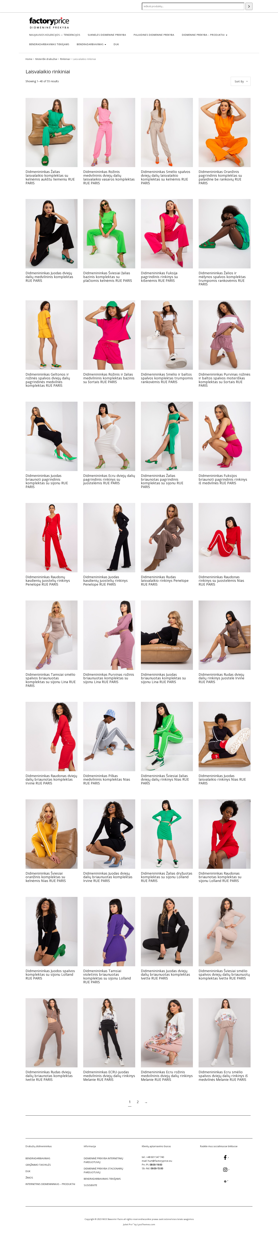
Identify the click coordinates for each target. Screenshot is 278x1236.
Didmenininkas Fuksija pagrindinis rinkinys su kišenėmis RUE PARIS (159, 277)
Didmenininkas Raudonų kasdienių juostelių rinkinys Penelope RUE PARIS (48, 581)
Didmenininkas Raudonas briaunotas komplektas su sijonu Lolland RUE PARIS (220, 877)
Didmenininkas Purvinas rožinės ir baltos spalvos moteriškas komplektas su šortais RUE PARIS (224, 380)
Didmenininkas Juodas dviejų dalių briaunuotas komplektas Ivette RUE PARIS (165, 975)
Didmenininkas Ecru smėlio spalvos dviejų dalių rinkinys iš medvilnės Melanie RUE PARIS (223, 1076)
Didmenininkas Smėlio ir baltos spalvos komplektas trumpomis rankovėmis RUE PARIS (167, 378)
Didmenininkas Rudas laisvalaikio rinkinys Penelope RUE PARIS (165, 581)
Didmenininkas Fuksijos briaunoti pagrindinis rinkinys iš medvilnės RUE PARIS (223, 479)
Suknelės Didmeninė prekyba (107, 34)
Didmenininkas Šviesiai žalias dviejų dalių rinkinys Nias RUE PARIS (165, 779)
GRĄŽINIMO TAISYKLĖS (38, 1164)
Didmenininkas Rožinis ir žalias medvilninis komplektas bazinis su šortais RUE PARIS (108, 378)
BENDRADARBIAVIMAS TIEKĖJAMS (49, 44)
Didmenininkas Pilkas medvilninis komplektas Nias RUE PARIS (106, 779)
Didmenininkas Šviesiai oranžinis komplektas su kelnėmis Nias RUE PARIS (46, 877)
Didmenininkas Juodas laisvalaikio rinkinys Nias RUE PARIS (222, 779)
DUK (116, 44)
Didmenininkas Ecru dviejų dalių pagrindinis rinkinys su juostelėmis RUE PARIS (109, 479)
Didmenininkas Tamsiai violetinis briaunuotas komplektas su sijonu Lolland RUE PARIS (107, 976)
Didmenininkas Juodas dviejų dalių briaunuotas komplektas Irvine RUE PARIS (107, 877)
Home (29, 59)
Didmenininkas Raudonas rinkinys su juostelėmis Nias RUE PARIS (221, 581)
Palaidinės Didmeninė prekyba (154, 34)
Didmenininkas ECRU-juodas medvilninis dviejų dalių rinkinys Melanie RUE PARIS (109, 1076)
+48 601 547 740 (155, 1157)
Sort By (239, 81)
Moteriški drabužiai (46, 59)
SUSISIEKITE (90, 1185)
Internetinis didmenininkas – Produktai (50, 1184)
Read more (51, 132)
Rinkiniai (65, 59)
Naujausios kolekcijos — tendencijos (54, 34)
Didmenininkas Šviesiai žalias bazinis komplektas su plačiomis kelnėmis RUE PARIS (107, 277)
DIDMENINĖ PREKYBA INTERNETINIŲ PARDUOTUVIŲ (103, 1160)
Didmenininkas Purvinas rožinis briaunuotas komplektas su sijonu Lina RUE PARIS (108, 678)
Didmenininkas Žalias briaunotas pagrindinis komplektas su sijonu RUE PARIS (162, 481)
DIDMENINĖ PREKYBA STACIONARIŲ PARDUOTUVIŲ (103, 1170)
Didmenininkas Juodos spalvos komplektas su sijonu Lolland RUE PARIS (50, 975)
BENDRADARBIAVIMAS (90, 44)
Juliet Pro (127, 1224)
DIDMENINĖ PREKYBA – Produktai (203, 34)
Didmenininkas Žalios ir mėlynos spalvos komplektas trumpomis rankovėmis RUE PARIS (222, 278)
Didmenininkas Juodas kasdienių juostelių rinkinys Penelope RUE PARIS (105, 581)
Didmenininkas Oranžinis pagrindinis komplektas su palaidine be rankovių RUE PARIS (220, 177)
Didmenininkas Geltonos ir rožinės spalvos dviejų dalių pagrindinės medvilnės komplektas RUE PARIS (48, 380)
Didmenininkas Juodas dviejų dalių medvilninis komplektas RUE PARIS (49, 277)
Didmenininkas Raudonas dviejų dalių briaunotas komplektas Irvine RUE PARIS (51, 779)
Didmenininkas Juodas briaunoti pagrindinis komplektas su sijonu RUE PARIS (47, 481)
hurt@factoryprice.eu (160, 1160)
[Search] (248, 6)
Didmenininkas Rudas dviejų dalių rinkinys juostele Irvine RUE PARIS (221, 678)
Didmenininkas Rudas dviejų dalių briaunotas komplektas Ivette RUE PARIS (49, 1076)
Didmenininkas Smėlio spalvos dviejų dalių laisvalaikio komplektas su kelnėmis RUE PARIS (165, 177)
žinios (29, 1177)
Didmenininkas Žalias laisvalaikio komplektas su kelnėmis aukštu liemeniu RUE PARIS (50, 177)
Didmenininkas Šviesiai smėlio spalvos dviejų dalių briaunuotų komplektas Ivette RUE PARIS (224, 975)
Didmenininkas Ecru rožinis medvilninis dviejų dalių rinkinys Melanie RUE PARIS (167, 1076)
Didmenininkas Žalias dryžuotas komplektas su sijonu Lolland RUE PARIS (166, 877)
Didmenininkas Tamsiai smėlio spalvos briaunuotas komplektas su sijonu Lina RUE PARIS (51, 680)
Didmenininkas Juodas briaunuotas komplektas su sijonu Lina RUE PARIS (163, 678)
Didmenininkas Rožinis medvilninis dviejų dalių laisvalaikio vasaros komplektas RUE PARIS (109, 177)
